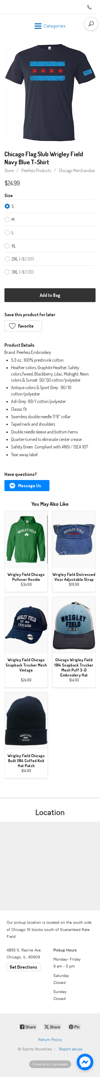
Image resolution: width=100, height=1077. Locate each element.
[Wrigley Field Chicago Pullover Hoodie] (26, 539)
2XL (23, 259)
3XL (23, 272)
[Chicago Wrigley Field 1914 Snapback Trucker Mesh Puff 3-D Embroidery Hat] (73, 625)
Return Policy (50, 1039)
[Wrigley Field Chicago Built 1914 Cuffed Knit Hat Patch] (26, 720)
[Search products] (91, 24)
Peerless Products (36, 170)
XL (14, 246)
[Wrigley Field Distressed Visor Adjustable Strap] (73, 539)
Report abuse (70, 1049)
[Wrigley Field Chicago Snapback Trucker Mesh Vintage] (26, 625)
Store (9, 170)
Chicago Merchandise (77, 170)
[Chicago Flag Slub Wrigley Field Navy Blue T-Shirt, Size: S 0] (50, 93)
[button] (23, 325)
